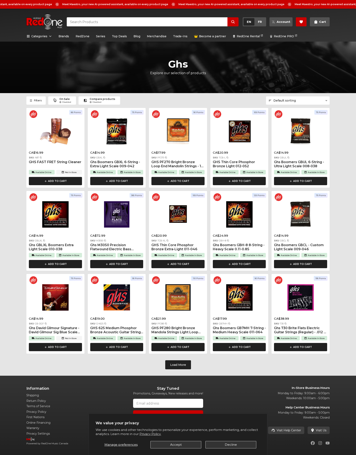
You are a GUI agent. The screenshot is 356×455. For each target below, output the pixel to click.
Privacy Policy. (150, 434)
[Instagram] (320, 443)
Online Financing (38, 423)
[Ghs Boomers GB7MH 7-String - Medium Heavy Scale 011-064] (239, 298)
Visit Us (321, 430)
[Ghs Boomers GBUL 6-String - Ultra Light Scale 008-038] (300, 132)
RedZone (82, 36)
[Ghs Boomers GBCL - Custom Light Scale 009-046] (300, 215)
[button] (41, 158)
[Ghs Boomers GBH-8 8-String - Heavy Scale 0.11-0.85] (239, 215)
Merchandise (156, 36)
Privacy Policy (36, 412)
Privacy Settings (38, 433)
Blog (137, 36)
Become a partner (212, 36)
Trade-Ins (180, 36)
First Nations (35, 417)
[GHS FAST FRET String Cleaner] (55, 132)
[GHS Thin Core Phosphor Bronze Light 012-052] (239, 132)
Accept (176, 445)
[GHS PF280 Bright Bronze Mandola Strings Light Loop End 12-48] (178, 298)
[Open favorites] (301, 21)
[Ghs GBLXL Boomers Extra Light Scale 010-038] (55, 215)
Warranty (32, 428)
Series (100, 36)
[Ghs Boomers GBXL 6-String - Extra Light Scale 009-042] (116, 132)
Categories (39, 36)
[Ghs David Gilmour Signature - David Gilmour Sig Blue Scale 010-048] (55, 298)
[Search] (233, 21)
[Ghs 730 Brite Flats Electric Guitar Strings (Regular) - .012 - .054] (300, 298)
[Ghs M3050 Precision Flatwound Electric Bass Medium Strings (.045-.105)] (116, 215)
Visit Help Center (289, 430)
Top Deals (119, 36)
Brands (64, 36)
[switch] (254, 21)
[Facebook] (313, 443)
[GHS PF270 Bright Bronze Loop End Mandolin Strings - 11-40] (178, 132)
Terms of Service (38, 406)
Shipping (32, 395)
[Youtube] (328, 443)
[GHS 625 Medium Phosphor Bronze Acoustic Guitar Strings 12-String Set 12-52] (116, 298)
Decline (231, 445)
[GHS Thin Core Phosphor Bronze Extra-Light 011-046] (178, 215)
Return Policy (36, 401)
